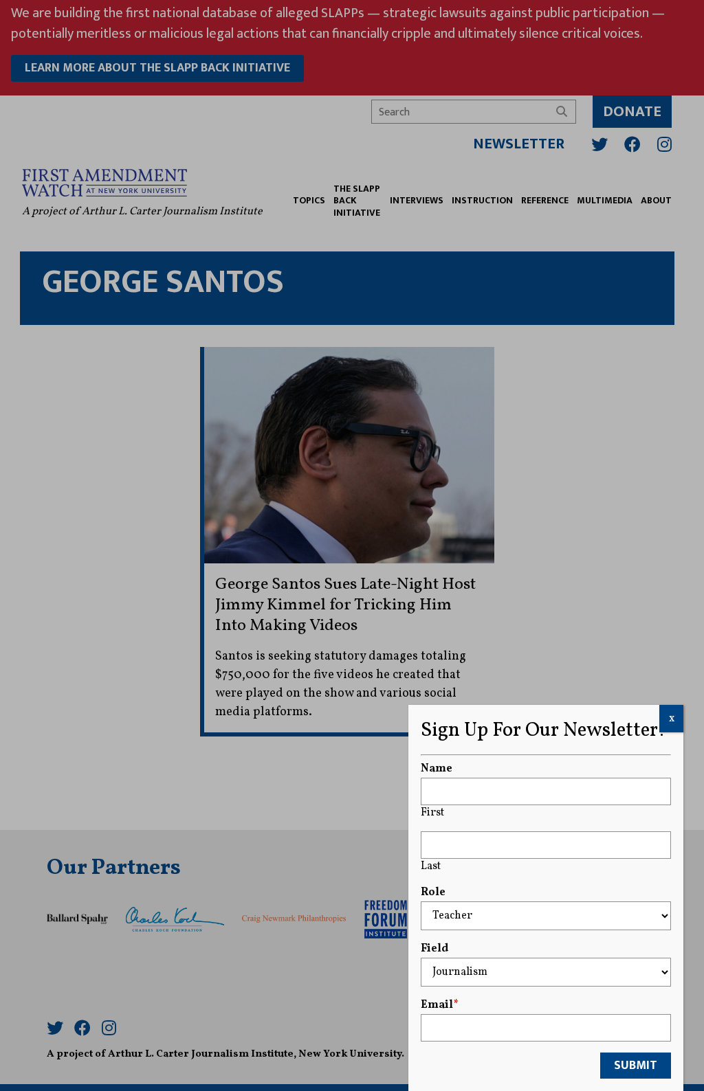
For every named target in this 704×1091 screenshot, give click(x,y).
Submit (635, 1065)
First (432, 812)
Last (431, 866)
